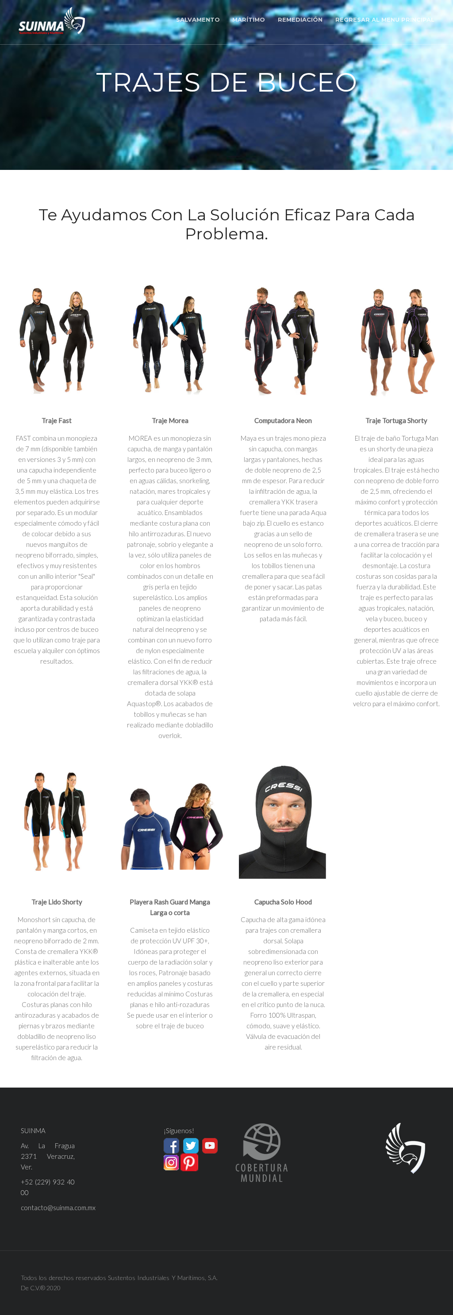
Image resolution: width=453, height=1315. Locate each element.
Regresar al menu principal (384, 19)
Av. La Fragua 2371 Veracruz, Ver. (48, 1156)
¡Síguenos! (179, 1130)
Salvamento (198, 19)
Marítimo (248, 19)
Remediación (300, 19)
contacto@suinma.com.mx (58, 1207)
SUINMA (33, 1130)
